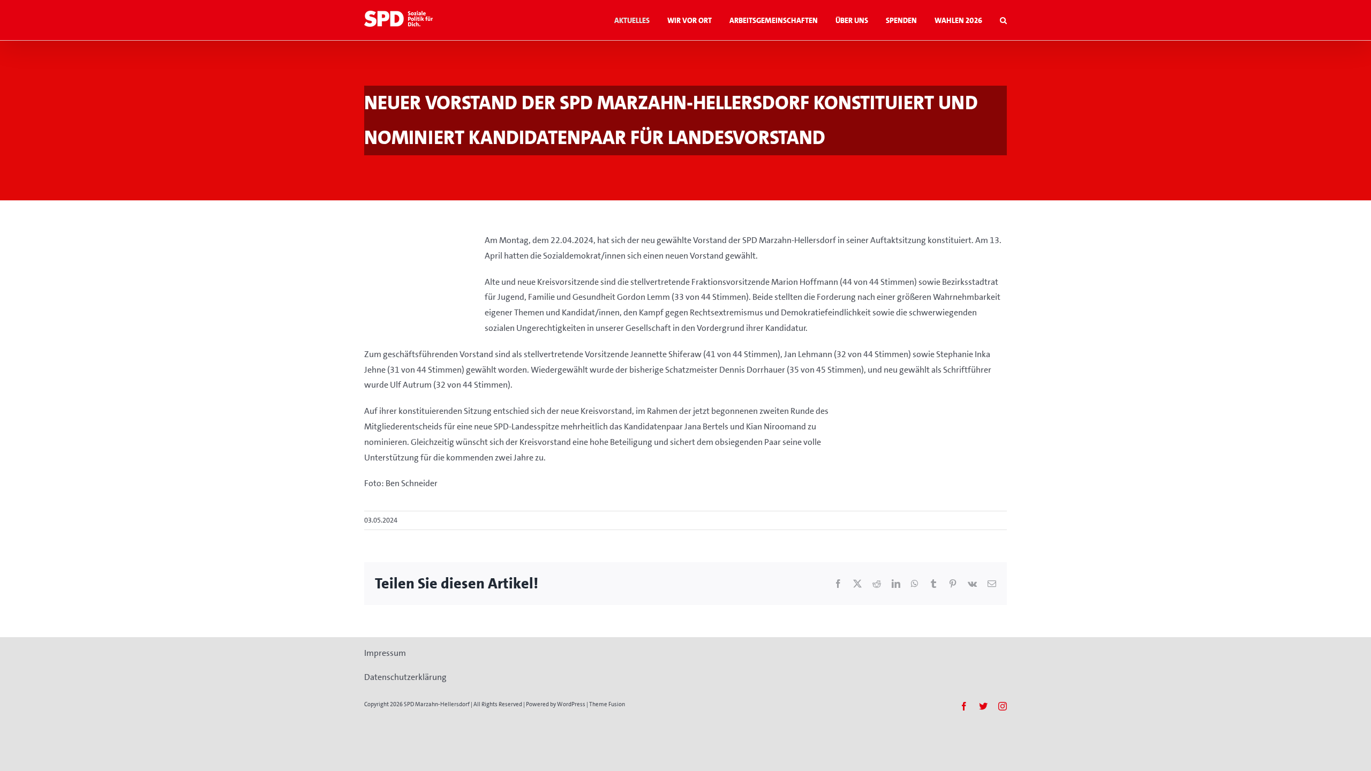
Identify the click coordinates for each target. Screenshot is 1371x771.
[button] (1003, 20)
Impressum (385, 653)
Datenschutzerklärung (405, 677)
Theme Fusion (607, 704)
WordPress (571, 704)
